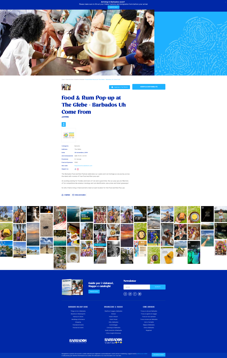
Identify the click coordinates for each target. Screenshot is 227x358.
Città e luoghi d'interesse (113, 333)
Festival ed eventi (78, 327)
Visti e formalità (149, 322)
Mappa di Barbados (149, 325)
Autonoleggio (113, 325)
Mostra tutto (94, 291)
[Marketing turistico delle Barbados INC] (78, 341)
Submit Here (113, 7)
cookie (145, 353)
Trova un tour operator (149, 316)
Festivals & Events (78, 325)
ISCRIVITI (157, 287)
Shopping (78, 322)
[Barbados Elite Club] (113, 341)
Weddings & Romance (78, 319)
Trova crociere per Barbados (148, 319)
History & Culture (78, 316)
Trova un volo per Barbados (149, 311)
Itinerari (113, 314)
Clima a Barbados (149, 327)
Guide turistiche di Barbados (113, 330)
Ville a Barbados (113, 322)
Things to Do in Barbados (78, 311)
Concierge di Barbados (113, 327)
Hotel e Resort (113, 316)
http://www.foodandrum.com (83, 165)
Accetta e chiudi (159, 354)
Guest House (113, 319)
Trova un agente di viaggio (149, 314)
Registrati (149, 330)
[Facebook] (75, 169)
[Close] (225, 2)
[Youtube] (139, 294)
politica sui (140, 353)
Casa (63, 79)
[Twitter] (130, 294)
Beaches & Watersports (78, 314)
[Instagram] (78, 169)
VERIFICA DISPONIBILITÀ (148, 87)
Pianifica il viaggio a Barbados (113, 311)
